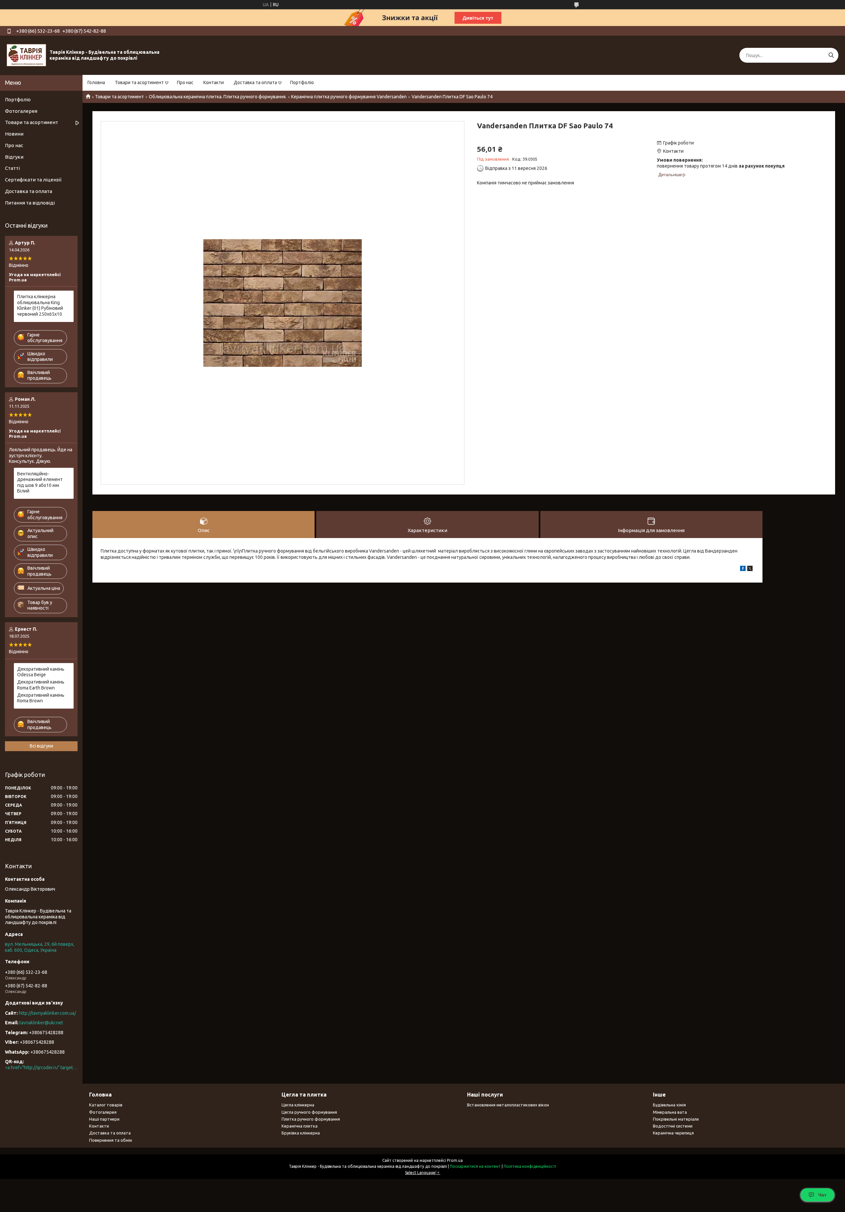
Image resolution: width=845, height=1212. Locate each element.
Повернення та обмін (110, 1140)
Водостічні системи (673, 1126)
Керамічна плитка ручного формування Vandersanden (349, 96)
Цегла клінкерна (298, 1104)
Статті (12, 168)
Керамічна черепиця (673, 1133)
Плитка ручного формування (311, 1119)
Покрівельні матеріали (676, 1119)
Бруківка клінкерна (301, 1133)
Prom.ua (455, 1160)
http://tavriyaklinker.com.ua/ (47, 1013)
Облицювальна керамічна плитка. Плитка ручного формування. (218, 96)
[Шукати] (831, 55)
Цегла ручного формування (309, 1112)
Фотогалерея (21, 111)
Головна (96, 82)
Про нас (185, 82)
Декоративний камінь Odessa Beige (40, 672)
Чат (822, 1194)
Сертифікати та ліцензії (33, 179)
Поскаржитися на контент (475, 1166)
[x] (750, 569)
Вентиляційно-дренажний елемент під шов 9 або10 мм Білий (40, 482)
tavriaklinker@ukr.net (41, 1022)
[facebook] (743, 569)
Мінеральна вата (670, 1112)
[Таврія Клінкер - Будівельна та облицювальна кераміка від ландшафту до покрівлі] (26, 55)
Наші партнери (104, 1119)
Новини (14, 134)
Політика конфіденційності (530, 1166)
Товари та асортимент (139, 82)
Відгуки (14, 157)
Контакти (213, 82)
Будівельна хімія (669, 1104)
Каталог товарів (105, 1104)
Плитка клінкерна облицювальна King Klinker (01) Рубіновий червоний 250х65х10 (40, 305)
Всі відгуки (41, 746)
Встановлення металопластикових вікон (508, 1104)
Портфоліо (302, 82)
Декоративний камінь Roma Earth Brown (40, 684)
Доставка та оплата (255, 82)
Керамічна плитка (300, 1126)
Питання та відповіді (30, 203)
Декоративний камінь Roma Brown (40, 698)
